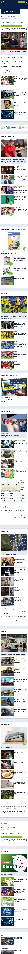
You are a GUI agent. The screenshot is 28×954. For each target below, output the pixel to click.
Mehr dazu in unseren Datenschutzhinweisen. (12, 31)
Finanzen (6, 412)
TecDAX (3, 500)
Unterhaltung (8, 136)
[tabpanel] (14, 43)
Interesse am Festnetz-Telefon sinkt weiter (13, 621)
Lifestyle (5, 724)
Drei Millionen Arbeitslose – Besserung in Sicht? (14, 515)
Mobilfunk (21, 2)
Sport (4, 293)
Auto (4, 631)
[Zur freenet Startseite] (5, 1)
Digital (5, 531)
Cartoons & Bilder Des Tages (13, 230)
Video (5, 823)
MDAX (3, 498)
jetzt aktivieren (6, 25)
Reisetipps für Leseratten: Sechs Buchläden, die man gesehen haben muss (14, 807)
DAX (2, 496)
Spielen (5, 851)
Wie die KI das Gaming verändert (10, 609)
